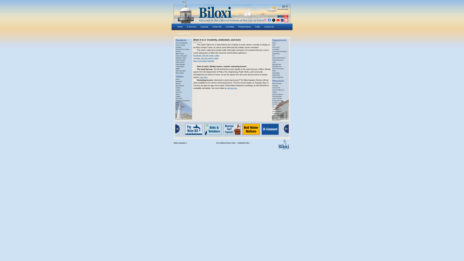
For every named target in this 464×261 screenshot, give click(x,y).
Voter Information (181, 71)
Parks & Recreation (181, 56)
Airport (178, 79)
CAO (273, 45)
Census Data (276, 87)
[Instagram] (265, 21)
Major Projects (180, 53)
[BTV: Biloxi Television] (280, 17)
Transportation (180, 66)
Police (274, 71)
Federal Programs (277, 94)
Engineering (275, 53)
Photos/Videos (244, 27)
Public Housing (180, 62)
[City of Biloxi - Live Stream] (285, 17)
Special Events (184, 33)
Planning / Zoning (181, 58)
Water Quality (180, 73)
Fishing (178, 90)
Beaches (178, 83)
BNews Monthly (277, 83)
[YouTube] (278, 21)
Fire (273, 56)
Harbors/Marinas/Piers (279, 58)
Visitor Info (216, 27)
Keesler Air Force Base (182, 49)
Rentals (274, 118)
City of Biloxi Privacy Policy (226, 143)
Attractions (179, 81)
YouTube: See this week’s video (205, 58)
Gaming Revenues (277, 100)
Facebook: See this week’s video (206, 55)
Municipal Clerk (276, 64)
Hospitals (178, 47)
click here (203, 77)
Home (180, 27)
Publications (275, 113)
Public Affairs (276, 73)
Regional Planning (277, 115)
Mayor (274, 43)
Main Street (179, 98)
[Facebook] (269, 21)
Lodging (178, 96)
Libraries (178, 51)
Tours (177, 104)
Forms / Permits (180, 45)
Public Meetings (180, 64)
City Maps (230, 27)
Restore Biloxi (276, 120)
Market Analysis (277, 111)
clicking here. (232, 88)
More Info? (179, 109)
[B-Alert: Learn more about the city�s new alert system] (286, 21)
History (178, 94)
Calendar (204, 27)
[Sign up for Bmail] (282, 21)
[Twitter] (274, 21)
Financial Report (277, 96)
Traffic (257, 27)
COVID (274, 92)
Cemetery (275, 85)
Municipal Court (276, 66)
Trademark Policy (243, 143)
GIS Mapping (276, 103)
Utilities (178, 68)
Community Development (279, 51)
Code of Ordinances (278, 90)
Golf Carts (179, 92)
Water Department (277, 77)
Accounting (275, 49)
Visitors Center (180, 107)
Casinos (178, 87)
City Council (275, 47)
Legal (274, 62)
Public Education (180, 60)
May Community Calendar (203, 61)
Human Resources (277, 60)
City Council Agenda (181, 43)
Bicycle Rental (180, 85)
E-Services (191, 27)
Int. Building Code (277, 105)
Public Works (276, 75)
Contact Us (269, 27)
